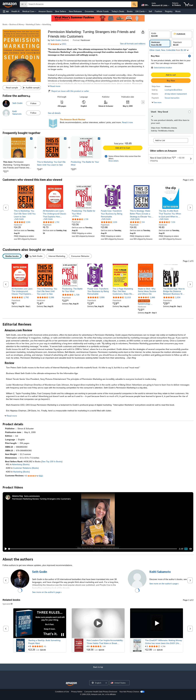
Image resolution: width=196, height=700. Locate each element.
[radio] (160, 34)
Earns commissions (32, 496)
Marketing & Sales (33, 25)
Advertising (46, 25)
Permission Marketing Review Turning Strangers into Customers (41, 499)
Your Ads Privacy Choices (129, 692)
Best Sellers (60, 11)
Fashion (158, 11)
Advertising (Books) (21, 464)
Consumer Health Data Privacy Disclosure (100, 692)
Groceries (89, 11)
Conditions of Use (62, 692)
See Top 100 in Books (52, 461)
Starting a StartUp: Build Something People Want (44, 641)
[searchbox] (79, 4)
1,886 (152, 297)
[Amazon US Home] (71, 684)
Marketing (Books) (21, 472)
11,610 (128, 297)
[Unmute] (190, 549)
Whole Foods (103, 11)
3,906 (102, 297)
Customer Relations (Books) (26, 468)
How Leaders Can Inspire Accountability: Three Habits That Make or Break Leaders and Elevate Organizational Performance (105, 642)
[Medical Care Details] (35, 11)
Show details (113, 161)
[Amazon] (10, 4)
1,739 (76, 295)
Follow (33, 103)
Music (178, 11)
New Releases (75, 11)
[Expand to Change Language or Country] (148, 5)
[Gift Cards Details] (145, 11)
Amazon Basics (45, 11)
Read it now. (127, 122)
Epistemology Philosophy (144, 302)
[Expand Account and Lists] (168, 5)
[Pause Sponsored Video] (62, 634)
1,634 (177, 297)
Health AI (15, 11)
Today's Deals (117, 11)
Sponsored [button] (6, 604)
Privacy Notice (76, 692)
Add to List (160, 140)
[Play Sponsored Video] (98, 623)
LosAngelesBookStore (173, 90)
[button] (6, 11)
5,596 (51, 297)
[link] (52, 148)
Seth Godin (56, 40)
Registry (168, 11)
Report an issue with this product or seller (70, 91)
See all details (54, 113)
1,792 (26, 297)
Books (130, 11)
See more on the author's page (46, 592)
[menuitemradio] (186, 549)
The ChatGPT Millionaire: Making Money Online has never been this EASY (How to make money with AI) (163, 642)
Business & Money (16, 25)
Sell (150, 11)
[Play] (5, 549)
